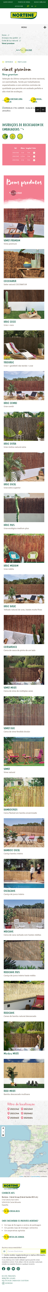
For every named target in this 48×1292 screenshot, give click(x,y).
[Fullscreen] (3, 1135)
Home (4, 35)
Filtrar (18, 193)
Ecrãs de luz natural (10, 41)
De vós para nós (9, 1276)
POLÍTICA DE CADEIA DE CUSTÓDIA (15, 1281)
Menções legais (8, 1278)
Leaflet (21, 1176)
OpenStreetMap (35, 1176)
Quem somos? (8, 2)
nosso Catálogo (40, 2)
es (32, 6)
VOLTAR (28, 50)
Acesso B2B (19, 6)
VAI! (43, 1252)
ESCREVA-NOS (37, 100)
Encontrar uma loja (14, 100)
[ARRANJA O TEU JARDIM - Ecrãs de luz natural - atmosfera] (24, 109)
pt (35, 6)
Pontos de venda (24, 2)
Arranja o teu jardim (10, 38)
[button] (37, 109)
